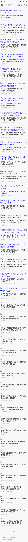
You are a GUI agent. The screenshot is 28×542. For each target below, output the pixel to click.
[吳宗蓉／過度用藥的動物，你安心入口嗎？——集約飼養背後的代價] (14, 405)
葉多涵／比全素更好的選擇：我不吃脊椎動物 (13, 192)
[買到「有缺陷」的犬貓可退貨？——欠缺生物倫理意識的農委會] (14, 484)
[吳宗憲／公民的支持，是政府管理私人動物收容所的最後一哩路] (14, 439)
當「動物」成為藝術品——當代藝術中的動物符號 (13, 295)
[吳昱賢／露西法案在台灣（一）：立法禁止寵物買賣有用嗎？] (14, 246)
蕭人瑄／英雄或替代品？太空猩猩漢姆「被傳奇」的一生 (13, 363)
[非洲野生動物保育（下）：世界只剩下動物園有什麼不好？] (14, 450)
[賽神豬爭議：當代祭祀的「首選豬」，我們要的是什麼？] (14, 202)
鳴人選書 (3, 423)
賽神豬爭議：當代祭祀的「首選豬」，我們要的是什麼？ (14, 207)
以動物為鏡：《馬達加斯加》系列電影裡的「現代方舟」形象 (14, 420)
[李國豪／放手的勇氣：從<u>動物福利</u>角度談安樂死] (14, 382)
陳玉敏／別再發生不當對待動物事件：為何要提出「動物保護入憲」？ (13, 31)
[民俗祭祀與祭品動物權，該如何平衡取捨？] (14, 496)
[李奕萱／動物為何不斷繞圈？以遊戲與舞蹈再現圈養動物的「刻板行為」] (14, 260)
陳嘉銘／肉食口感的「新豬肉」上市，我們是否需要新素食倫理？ (12, 75)
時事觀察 (19, 5)
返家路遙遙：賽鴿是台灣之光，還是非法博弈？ (13, 431)
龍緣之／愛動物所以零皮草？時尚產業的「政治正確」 (13, 476)
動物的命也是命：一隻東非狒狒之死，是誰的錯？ (12, 16)
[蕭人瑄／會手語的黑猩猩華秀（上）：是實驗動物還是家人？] (14, 143)
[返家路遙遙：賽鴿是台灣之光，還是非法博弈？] (14, 427)
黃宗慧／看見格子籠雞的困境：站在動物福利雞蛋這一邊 (13, 511)
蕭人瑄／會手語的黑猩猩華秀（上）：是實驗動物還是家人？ (14, 148)
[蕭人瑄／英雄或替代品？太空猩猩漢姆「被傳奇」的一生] (14, 359)
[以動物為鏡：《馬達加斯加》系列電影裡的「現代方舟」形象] (14, 416)
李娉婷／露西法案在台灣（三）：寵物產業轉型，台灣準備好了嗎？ (14, 221)
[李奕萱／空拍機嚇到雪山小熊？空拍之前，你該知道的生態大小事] (14, 348)
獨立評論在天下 (4, 34)
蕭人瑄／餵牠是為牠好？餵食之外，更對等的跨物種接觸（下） (13, 90)
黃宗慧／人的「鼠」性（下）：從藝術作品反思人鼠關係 (14, 163)
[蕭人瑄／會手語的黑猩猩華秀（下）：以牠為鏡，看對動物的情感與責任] (14, 128)
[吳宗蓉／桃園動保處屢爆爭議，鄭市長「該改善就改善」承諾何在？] (14, 325)
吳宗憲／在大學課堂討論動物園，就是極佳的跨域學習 (13, 374)
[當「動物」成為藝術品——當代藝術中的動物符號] (14, 289)
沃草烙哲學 (3, 195)
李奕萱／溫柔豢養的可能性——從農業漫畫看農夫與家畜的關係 (13, 317)
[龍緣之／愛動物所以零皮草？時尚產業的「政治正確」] (14, 473)
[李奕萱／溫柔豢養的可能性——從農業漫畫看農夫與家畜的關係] (14, 314)
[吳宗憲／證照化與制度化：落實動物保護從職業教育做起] (14, 393)
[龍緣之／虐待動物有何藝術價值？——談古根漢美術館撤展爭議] (14, 518)
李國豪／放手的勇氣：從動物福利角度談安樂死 (13, 386)
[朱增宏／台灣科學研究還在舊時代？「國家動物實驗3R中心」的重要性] (14, 55)
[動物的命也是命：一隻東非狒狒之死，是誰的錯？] (14, 11)
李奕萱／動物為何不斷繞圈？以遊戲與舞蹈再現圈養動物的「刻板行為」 (13, 265)
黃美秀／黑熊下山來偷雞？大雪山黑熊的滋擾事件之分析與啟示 (13, 46)
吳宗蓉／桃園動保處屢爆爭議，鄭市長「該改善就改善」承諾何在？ (13, 329)
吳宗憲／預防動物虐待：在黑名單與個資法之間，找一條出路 (13, 177)
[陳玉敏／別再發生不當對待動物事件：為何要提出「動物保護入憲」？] (14, 26)
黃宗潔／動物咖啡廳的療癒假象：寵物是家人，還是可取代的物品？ (13, 119)
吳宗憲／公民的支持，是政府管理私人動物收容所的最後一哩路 (13, 442)
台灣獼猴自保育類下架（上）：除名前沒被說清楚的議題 (14, 465)
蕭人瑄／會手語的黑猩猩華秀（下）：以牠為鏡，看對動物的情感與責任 (14, 134)
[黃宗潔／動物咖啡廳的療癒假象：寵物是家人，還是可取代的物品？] (14, 114)
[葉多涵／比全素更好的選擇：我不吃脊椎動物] (14, 187)
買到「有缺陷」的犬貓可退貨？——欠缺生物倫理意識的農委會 (13, 488)
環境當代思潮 (4, 355)
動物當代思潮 (4, 64)
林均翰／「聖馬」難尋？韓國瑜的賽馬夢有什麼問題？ (13, 340)
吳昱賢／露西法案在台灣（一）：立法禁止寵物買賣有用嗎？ (14, 251)
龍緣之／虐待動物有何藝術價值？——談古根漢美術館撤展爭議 (12, 522)
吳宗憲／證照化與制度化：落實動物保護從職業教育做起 (13, 397)
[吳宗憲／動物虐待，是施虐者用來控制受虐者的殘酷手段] (14, 302)
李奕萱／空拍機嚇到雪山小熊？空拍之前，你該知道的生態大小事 (13, 351)
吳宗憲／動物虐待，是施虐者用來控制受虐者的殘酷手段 (13, 306)
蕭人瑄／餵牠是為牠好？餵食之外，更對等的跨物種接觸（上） (13, 104)
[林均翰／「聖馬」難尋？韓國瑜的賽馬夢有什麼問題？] (14, 336)
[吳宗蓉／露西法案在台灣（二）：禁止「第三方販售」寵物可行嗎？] (14, 231)
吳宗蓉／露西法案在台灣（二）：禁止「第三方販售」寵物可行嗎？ (14, 236)
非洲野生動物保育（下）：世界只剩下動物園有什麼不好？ (14, 454)
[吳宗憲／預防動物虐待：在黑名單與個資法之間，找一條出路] (14, 172)
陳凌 (2, 20)
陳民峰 (2, 503)
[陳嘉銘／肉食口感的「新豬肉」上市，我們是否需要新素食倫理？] (14, 70)
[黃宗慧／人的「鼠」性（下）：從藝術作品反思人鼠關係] (14, 158)
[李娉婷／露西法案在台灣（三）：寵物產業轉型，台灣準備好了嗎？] (14, 216)
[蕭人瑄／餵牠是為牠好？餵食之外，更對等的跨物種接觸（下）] (14, 84)
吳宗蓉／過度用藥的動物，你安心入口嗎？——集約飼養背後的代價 (13, 408)
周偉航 (2, 491)
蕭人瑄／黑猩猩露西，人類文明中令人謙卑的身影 (13, 280)
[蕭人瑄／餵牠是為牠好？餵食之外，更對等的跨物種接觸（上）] (14, 99)
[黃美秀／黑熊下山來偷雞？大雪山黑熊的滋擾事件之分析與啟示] (14, 41)
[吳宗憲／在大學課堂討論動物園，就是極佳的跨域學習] (14, 371)
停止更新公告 (9, 5)
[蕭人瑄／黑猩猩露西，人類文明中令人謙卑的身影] (14, 275)
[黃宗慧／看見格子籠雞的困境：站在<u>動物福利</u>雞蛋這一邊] (14, 507)
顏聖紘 (2, 468)
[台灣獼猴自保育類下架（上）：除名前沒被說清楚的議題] (14, 461)
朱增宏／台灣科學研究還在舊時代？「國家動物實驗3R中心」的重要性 (13, 60)
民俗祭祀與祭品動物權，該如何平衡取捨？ (13, 499)
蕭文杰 (2, 210)
